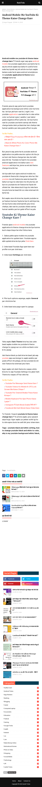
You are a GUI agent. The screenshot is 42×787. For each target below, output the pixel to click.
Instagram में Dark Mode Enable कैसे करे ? (21, 405)
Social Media (11, 9)
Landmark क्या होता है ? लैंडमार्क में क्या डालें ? (25, 635)
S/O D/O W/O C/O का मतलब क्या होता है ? (24, 617)
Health (21, 729)
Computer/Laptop (21, 708)
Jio (21, 736)
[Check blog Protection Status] (9, 773)
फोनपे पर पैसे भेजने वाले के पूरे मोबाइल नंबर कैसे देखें (25, 590)
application (13, 114)
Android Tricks (21, 691)
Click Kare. (29, 241)
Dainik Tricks (26, 784)
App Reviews (21, 694)
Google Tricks (21, 725)
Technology (21, 760)
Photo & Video (21, 750)
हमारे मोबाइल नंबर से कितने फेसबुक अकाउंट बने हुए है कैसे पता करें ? (26, 646)
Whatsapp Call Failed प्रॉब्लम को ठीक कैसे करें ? (26, 497)
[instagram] (30, 583)
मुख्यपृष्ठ (4, 9)
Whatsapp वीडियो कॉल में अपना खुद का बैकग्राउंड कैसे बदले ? (25, 488)
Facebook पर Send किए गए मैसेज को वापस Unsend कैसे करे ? (24, 507)
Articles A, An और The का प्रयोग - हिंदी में (25, 672)
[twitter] (30, 579)
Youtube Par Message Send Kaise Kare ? (21, 383)
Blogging (21, 701)
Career (21, 705)
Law (21, 739)
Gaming (21, 722)
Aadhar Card (21, 688)
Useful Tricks (21, 767)
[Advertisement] (21, 41)
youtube (5, 179)
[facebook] (11, 579)
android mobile (19, 225)
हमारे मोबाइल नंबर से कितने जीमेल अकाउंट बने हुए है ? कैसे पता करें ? (25, 600)
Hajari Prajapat (8, 22)
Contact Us (27, 781)
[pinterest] (11, 583)
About (19, 781)
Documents (21, 712)
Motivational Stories (21, 746)
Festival (21, 719)
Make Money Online (21, 743)
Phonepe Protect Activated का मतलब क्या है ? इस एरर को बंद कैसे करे (25, 664)
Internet (21, 732)
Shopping (21, 753)
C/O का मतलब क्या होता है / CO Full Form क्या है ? (26, 609)
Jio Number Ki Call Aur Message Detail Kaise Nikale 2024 (24, 655)
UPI (21, 763)
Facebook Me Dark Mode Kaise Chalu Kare (22, 408)
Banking (21, 698)
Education (21, 715)
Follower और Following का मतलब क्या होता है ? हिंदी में (26, 627)
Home (14, 781)
